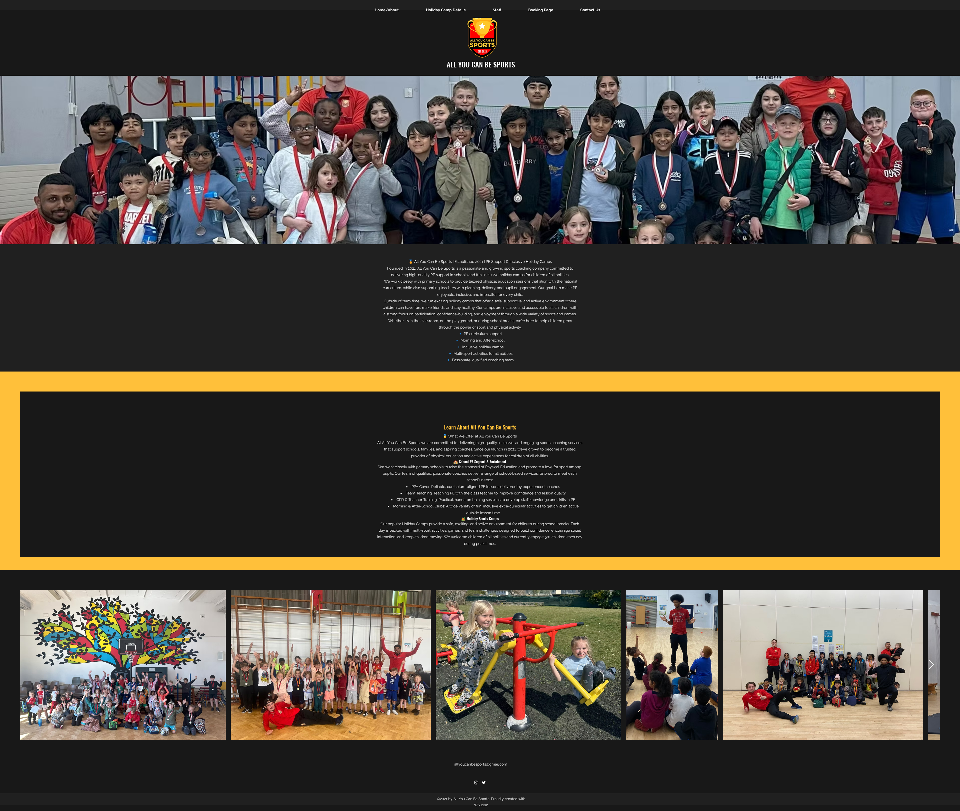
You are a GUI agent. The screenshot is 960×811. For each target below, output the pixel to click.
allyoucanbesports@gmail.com (480, 764)
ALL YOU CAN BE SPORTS (481, 64)
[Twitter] (483, 782)
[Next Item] (931, 665)
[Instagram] (476, 782)
